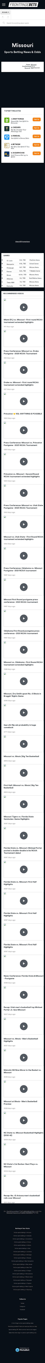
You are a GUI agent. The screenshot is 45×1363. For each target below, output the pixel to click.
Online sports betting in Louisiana (22, 1251)
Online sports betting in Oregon (22, 1270)
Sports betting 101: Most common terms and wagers (22, 1329)
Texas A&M (10, 282)
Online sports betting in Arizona (22, 1232)
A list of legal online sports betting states (22, 1323)
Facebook (22, 1309)
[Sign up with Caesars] (37, 128)
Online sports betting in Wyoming (22, 1289)
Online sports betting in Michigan (22, 1254)
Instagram (22, 1306)
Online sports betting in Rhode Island (22, 1277)
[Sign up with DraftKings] (37, 119)
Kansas (9, 271)
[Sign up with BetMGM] (37, 145)
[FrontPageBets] (22, 4)
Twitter (22, 1303)
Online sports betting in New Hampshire (22, 1261)
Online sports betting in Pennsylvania (22, 1273)
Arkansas (9, 279)
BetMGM (16, 144)
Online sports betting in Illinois (22, 1242)
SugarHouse (18, 153)
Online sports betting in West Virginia (22, 1286)
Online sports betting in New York (22, 1267)
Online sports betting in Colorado (22, 1235)
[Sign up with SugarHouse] (37, 153)
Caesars (17, 127)
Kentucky (9, 286)
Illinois (8, 275)
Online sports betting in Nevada (22, 1258)
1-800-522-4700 (28, 1211)
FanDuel (16, 136)
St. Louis (9, 260)
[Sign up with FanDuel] (37, 136)
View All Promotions (22, 241)
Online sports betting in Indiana (22, 1245)
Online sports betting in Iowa (22, 1248)
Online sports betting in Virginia (22, 1283)
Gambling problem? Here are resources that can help (22, 1326)
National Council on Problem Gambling (20, 1213)
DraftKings (18, 119)
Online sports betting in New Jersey (22, 1264)
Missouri (33, 64)
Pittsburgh (10, 268)
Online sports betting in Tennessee (22, 1280)
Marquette (10, 264)
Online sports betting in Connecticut (22, 1239)
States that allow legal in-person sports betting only (22, 1332)
